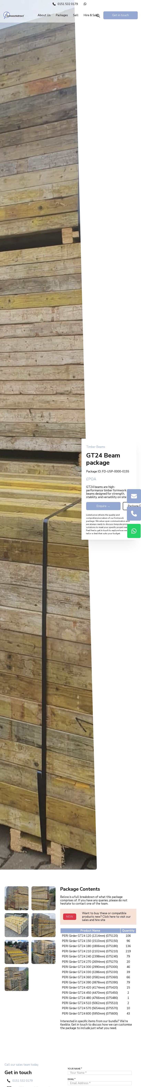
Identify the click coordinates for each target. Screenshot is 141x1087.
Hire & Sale (91, 15)
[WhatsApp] (86, 4)
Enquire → (103, 506)
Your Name (74, 1069)
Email (71, 1079)
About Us (44, 15)
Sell (75, 15)
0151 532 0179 (22, 1081)
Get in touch (120, 15)
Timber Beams (95, 447)
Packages (62, 15)
